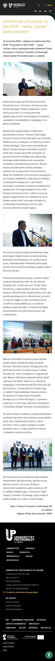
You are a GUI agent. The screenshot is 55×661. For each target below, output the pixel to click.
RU (40, 11)
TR (50, 11)
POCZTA (22, 628)
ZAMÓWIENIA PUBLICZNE (23, 620)
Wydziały (30, 548)
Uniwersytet (13, 548)
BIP (7, 620)
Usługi (29, 556)
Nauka (10, 552)
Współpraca (13, 556)
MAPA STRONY (8, 647)
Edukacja (25, 552)
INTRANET (33, 628)
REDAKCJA (46, 628)
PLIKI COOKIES (9, 643)
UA (45, 11)
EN (35, 11)
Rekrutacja (13, 560)
